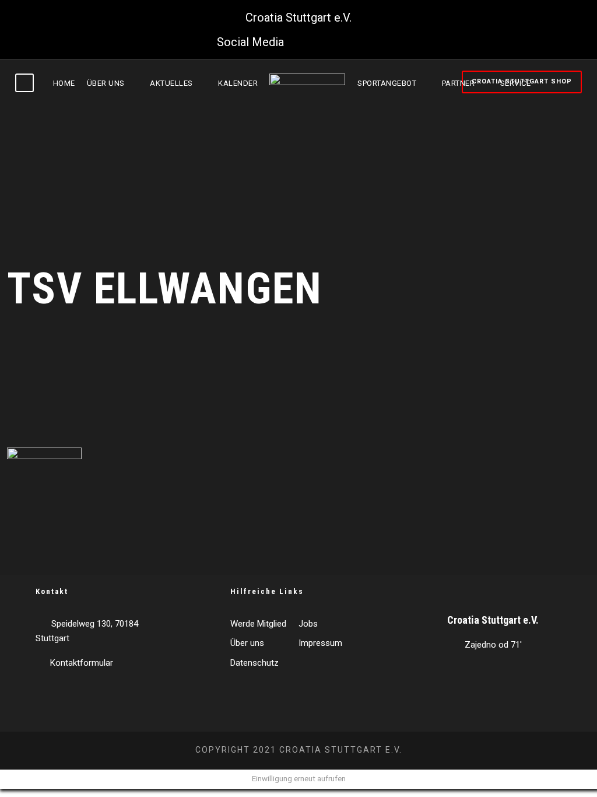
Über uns (106, 83)
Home (64, 83)
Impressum (320, 643)
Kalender (238, 83)
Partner (458, 83)
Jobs (308, 623)
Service (515, 83)
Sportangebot (386, 83)
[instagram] (375, 42)
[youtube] (351, 42)
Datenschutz (254, 663)
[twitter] (327, 42)
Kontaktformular (81, 663)
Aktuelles (171, 83)
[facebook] (303, 42)
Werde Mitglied (258, 623)
